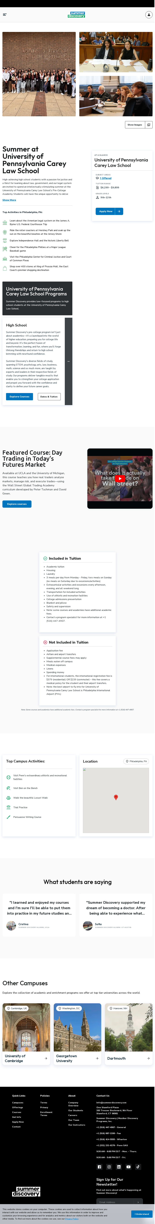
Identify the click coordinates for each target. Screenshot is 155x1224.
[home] (26, 1192)
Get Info (16, 1117)
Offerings (17, 1107)
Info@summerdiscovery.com (111, 1102)
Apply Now (18, 1122)
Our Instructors (76, 1125)
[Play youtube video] (120, 478)
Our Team (73, 1120)
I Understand (142, 1214)
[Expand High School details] (68, 361)
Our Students (75, 1110)
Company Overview (73, 1104)
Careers (72, 1115)
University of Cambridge (15, 1005)
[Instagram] (109, 1166)
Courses (16, 1112)
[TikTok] (138, 1166)
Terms (43, 1102)
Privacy (44, 1107)
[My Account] (149, 14)
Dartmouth (111, 1005)
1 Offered (105, 178)
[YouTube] (128, 1166)
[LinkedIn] (118, 1166)
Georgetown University (66, 1005)
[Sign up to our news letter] (138, 1202)
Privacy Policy (71, 1218)
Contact (16, 1126)
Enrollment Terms (46, 1114)
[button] (116, 797)
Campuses (17, 1102)
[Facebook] (99, 1166)
